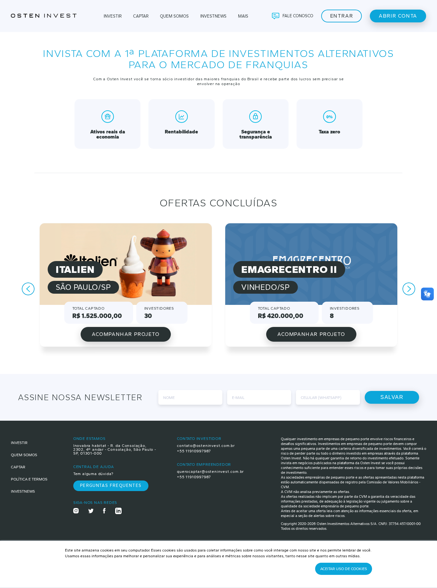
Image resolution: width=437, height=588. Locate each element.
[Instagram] (76, 511)
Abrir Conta (398, 16)
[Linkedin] (118, 511)
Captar (140, 16)
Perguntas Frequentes (111, 485)
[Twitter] (91, 511)
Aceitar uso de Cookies (343, 569)
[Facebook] (104, 511)
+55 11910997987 (194, 451)
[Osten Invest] (46, 16)
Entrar (341, 16)
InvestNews (23, 491)
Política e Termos (29, 479)
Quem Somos (174, 16)
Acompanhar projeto (126, 334)
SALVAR (392, 397)
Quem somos (24, 455)
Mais (243, 16)
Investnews (213, 16)
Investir (113, 16)
